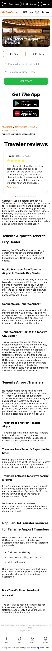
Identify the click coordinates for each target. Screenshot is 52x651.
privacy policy (37, 647)
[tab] (6, 640)
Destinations (21, 127)
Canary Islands (9, 130)
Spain (32, 127)
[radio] (8, 160)
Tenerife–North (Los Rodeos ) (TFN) (18, 134)
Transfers (7, 127)
